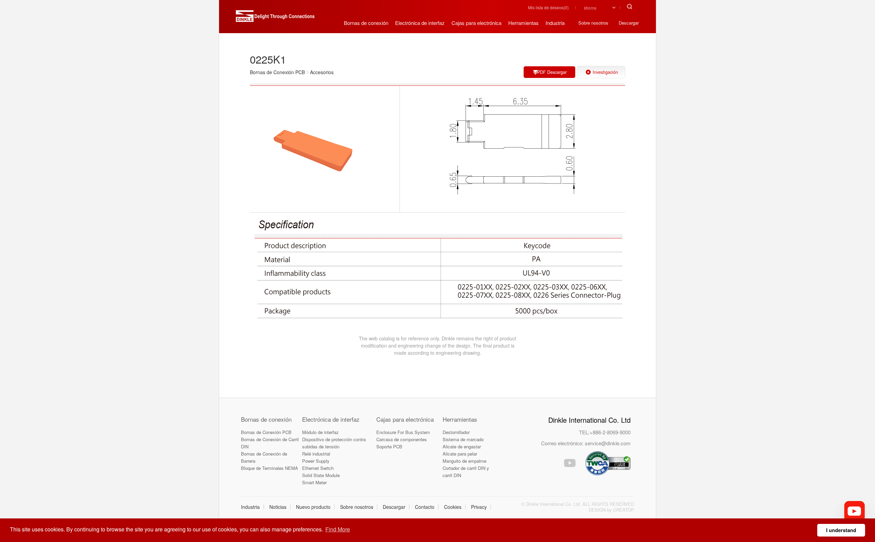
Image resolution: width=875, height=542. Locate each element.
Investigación (605, 72)
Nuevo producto (313, 506)
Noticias (277, 506)
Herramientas (460, 419)
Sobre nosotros (356, 506)
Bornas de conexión (266, 419)
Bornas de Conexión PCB (266, 432)
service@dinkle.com (608, 443)
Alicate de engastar (462, 446)
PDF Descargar (552, 72)
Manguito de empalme (464, 461)
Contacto (424, 506)
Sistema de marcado (463, 439)
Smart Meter (314, 482)
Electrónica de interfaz (331, 419)
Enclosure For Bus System (403, 432)
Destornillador (456, 432)
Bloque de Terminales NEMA (269, 468)
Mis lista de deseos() (548, 7)
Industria (250, 506)
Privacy (479, 506)
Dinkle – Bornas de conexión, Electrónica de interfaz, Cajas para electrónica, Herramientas (275, 18)
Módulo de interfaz (320, 432)
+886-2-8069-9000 (610, 432)
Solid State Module (321, 475)
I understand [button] (841, 530)
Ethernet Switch (318, 468)
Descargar (394, 506)
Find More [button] (337, 529)
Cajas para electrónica (405, 419)
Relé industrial (316, 453)
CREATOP (623, 509)
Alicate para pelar (460, 453)
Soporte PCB (389, 446)
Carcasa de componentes (401, 439)
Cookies (452, 506)
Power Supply (315, 461)
